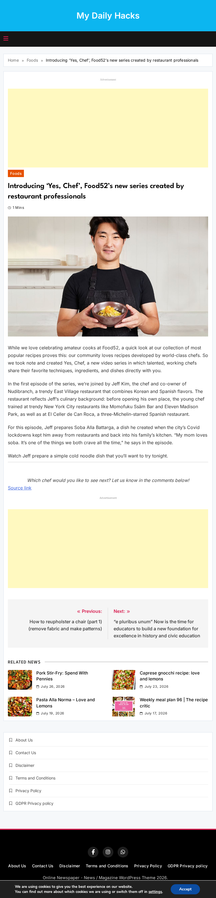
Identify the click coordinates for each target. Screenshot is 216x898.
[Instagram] (108, 852)
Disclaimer (24, 765)
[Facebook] (93, 852)
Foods (16, 173)
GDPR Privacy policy (34, 803)
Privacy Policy (28, 790)
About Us (24, 740)
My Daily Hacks (108, 15)
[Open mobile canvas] (5, 38)
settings (155, 891)
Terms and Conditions (35, 778)
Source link (20, 488)
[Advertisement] (108, 128)
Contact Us (25, 752)
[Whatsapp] (123, 852)
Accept (185, 889)
